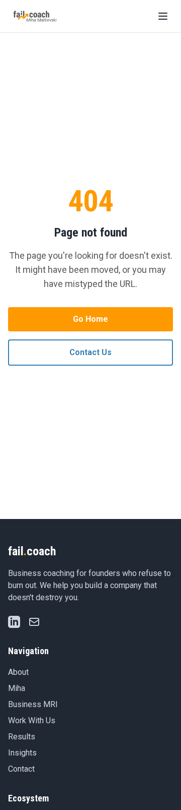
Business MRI (33, 704)
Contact (21, 769)
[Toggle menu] (163, 16)
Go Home (90, 319)
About (18, 672)
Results (21, 736)
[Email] (34, 622)
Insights (22, 753)
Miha (16, 688)
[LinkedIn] (14, 622)
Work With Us (31, 720)
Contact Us (90, 352)
